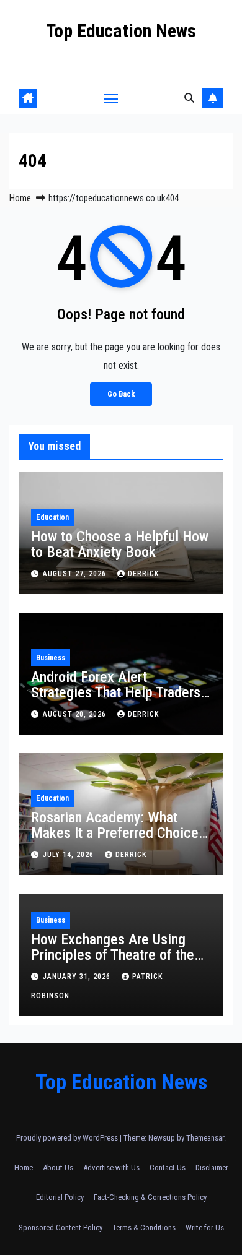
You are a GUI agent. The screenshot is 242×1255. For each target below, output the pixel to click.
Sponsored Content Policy (60, 1227)
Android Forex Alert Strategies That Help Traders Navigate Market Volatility (115, 692)
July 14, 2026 (69, 854)
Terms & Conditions (144, 1227)
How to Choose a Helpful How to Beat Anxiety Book (119, 544)
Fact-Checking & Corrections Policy (150, 1197)
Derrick (143, 573)
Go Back (121, 394)
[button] (189, 98)
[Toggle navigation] (111, 98)
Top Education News (121, 30)
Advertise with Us (111, 1167)
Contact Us (168, 1167)
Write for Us (205, 1227)
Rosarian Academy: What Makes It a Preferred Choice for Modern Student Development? (115, 841)
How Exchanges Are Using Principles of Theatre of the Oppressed (112, 955)
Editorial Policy (60, 1197)
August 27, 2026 (76, 573)
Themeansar (205, 1137)
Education (52, 517)
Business (50, 657)
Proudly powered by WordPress (68, 1137)
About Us (58, 1167)
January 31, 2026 (78, 976)
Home (20, 198)
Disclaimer (211, 1167)
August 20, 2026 (76, 714)
